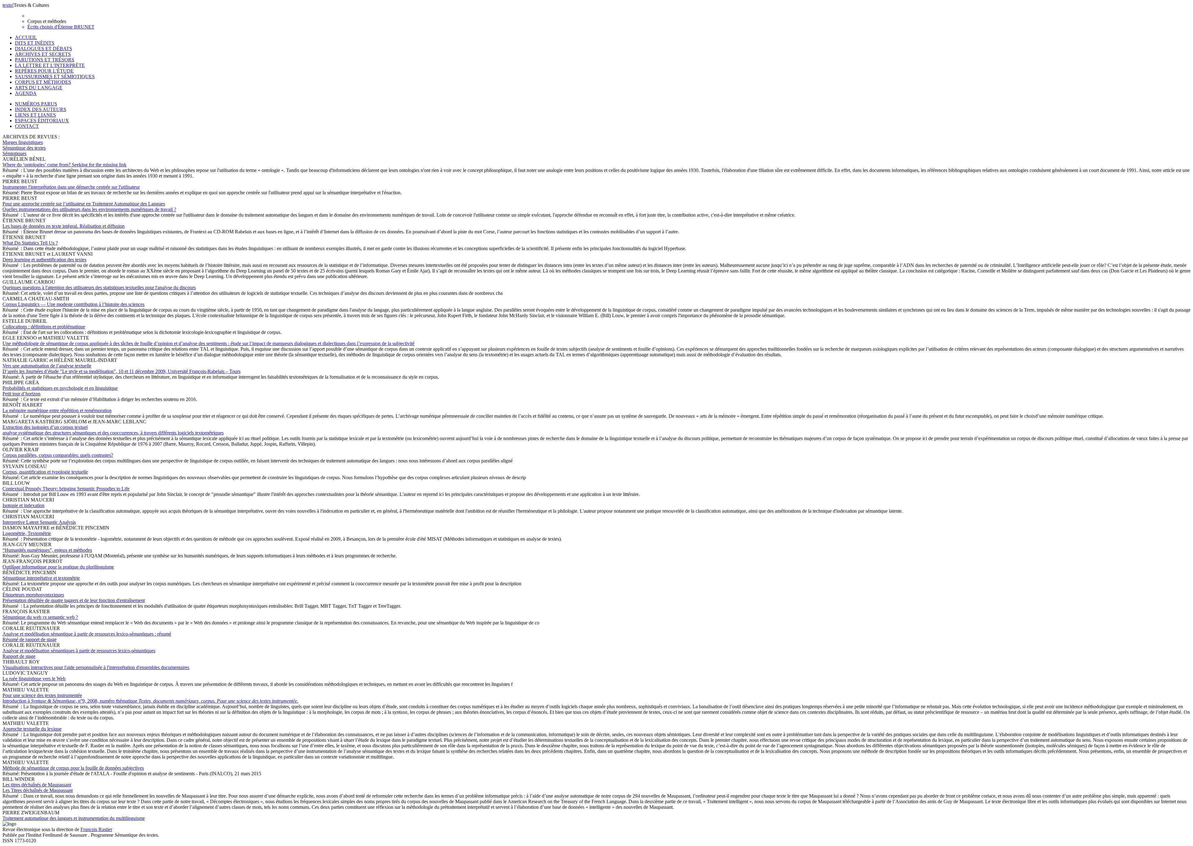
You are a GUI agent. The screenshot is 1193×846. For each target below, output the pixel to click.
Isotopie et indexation (23, 505)
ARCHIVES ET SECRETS (43, 54)
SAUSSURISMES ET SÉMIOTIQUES (55, 76)
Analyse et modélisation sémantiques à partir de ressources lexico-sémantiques (78, 653)
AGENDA (26, 93)
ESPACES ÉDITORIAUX (42, 120)
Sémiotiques (14, 153)
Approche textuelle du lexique (32, 728)
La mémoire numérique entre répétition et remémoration (57, 410)
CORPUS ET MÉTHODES (43, 82)
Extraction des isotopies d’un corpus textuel (113, 430)
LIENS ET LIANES (35, 115)
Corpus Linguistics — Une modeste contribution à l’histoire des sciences (73, 304)
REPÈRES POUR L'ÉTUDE (44, 71)
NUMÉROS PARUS (36, 103)
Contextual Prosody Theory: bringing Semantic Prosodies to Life (66, 488)
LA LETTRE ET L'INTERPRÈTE (50, 65)
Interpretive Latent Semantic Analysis (39, 522)
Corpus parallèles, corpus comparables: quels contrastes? (57, 455)
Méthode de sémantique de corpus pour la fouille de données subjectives (73, 768)
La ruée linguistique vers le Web (34, 678)
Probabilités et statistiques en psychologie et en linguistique (60, 390)
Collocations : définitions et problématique (43, 326)
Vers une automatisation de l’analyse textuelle (121, 368)
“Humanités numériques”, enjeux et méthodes (47, 550)
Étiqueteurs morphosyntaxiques (73, 597)
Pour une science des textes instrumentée (150, 698)
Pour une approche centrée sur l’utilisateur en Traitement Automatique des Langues (89, 206)
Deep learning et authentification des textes (44, 259)
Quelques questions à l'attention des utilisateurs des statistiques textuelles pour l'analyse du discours (99, 287)
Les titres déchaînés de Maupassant (37, 787)
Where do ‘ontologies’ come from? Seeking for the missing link (64, 164)
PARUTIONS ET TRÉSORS (44, 59)
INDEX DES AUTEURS (40, 109)
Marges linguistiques (22, 142)
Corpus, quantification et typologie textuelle (45, 472)
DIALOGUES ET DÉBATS (43, 48)
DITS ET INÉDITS (34, 43)
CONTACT (27, 126)
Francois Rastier (96, 829)
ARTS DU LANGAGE (38, 87)
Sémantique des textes (24, 148)
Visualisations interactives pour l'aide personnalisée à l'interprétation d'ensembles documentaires (95, 667)
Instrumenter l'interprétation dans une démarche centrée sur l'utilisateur (71, 187)
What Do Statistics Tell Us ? (30, 242)
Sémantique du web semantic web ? (40, 617)
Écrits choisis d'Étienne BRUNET (60, 26)
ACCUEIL (26, 37)
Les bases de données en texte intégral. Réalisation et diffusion (63, 226)
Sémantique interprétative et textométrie (41, 578)
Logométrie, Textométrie (26, 533)
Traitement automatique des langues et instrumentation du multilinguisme (73, 818)
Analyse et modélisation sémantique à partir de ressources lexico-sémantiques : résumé (86, 636)
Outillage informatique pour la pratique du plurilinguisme (58, 566)
